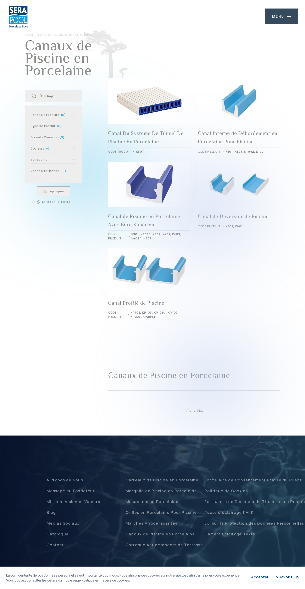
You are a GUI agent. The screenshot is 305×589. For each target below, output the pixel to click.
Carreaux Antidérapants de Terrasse (164, 545)
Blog (51, 512)
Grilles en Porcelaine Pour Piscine (161, 512)
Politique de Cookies (226, 491)
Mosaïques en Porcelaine (152, 501)
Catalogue (58, 534)
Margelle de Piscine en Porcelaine (161, 491)
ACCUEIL (30, 35)
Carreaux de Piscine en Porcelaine (162, 480)
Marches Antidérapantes (152, 523)
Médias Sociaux (63, 523)
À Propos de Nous (65, 480)
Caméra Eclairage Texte (230, 534)
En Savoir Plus (286, 576)
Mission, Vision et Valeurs (73, 501)
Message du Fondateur (71, 491)
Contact (55, 545)
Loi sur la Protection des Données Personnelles (254, 523)
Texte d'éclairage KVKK (229, 512)
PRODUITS (44, 35)
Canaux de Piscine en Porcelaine (160, 534)
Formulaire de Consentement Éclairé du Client (253, 480)
